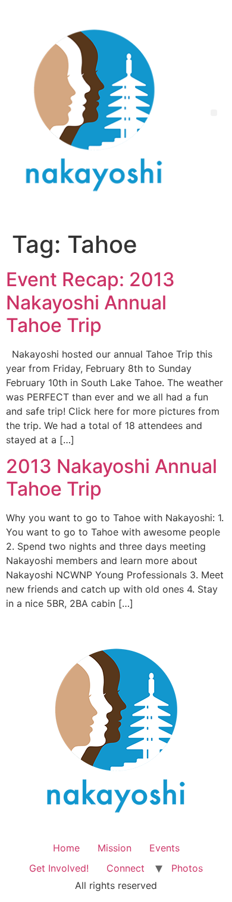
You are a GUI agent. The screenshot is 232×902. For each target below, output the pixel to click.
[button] (214, 112)
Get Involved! (59, 868)
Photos (187, 868)
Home (66, 848)
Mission (114, 848)
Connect (125, 868)
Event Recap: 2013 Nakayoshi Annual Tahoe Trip (90, 302)
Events (164, 848)
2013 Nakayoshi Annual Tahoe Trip (111, 477)
